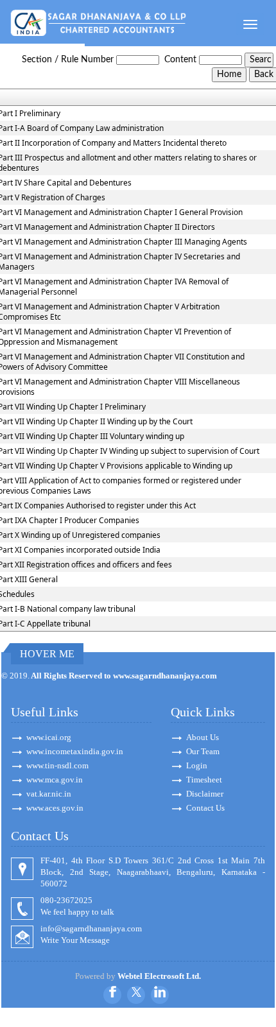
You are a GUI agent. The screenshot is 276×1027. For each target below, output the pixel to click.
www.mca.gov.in (54, 779)
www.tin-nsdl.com (57, 765)
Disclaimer (204, 793)
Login (196, 765)
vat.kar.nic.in (48, 793)
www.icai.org (48, 737)
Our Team (203, 751)
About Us (202, 737)
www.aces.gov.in (54, 808)
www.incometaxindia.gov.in (74, 751)
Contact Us (205, 808)
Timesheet (204, 779)
